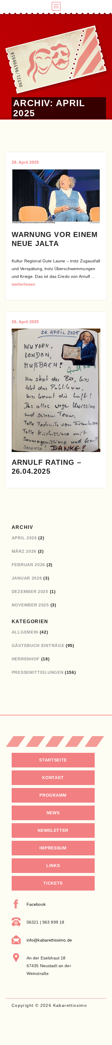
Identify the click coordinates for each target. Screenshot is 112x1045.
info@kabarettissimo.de (49, 940)
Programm (53, 795)
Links (53, 865)
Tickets (53, 883)
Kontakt (53, 777)
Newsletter (53, 830)
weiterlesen (24, 284)
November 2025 (30, 605)
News (53, 812)
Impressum (52, 848)
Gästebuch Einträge (38, 645)
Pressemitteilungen (38, 672)
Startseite (53, 760)
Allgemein (25, 632)
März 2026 (24, 551)
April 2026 (24, 537)
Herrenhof (26, 659)
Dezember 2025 (30, 591)
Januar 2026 (27, 578)
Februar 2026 (28, 564)
